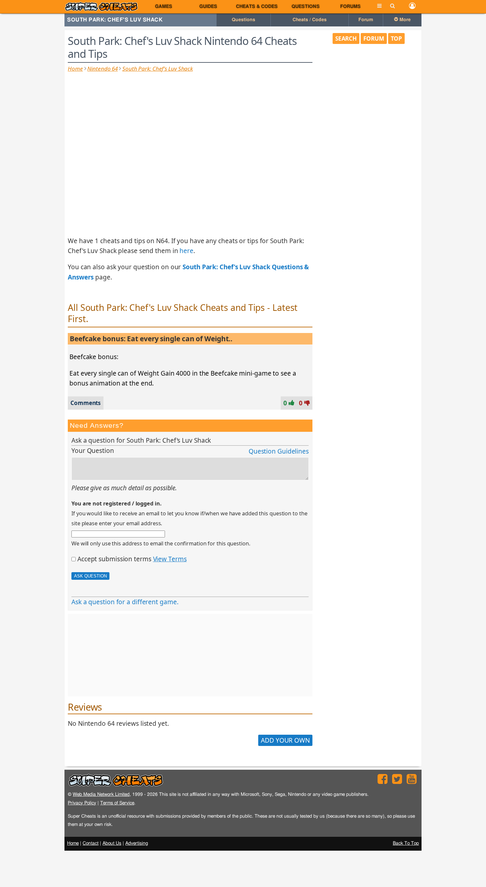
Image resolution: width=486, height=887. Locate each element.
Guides (208, 6)
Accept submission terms (114, 559)
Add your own (285, 740)
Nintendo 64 (102, 68)
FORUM (373, 38)
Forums (350, 6)
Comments (85, 403)
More (404, 20)
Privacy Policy (82, 802)
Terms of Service (117, 802)
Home (75, 68)
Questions (306, 6)
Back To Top (406, 843)
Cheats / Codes (310, 20)
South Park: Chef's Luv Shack (115, 19)
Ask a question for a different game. (124, 602)
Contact (91, 843)
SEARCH (346, 38)
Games (163, 6)
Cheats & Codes (257, 6)
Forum (365, 20)
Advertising (136, 843)
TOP (396, 38)
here (186, 250)
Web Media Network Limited (101, 794)
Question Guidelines (279, 451)
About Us (111, 843)
